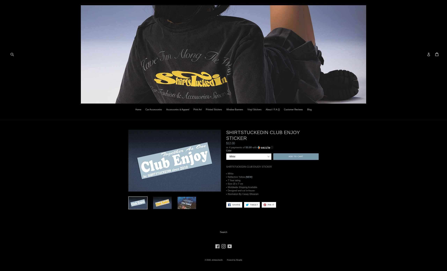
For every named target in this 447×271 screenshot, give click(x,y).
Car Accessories (153, 109)
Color (228, 150)
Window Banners (234, 109)
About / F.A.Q (273, 109)
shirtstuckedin (217, 260)
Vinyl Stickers (254, 109)
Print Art (197, 109)
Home (138, 109)
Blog (309, 109)
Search (223, 232)
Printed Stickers (214, 109)
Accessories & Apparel (177, 109)
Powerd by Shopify (234, 260)
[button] (272, 147)
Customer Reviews (293, 109)
